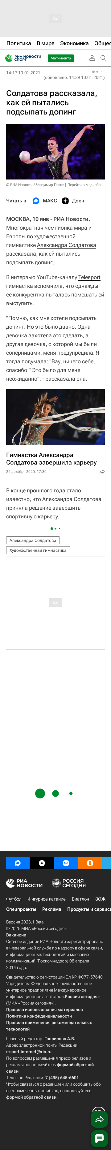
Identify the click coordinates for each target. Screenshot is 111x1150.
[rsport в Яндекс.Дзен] (42, 863)
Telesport (89, 277)
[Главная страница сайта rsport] (37, 58)
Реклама (51, 909)
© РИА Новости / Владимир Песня (35, 185)
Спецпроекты (21, 909)
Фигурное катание (47, 899)
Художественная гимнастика (38, 550)
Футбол (14, 899)
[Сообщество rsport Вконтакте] (66, 863)
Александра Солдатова (66, 245)
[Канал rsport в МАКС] (18, 863)
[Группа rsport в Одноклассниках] (90, 863)
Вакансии (16, 934)
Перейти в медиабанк (86, 185)
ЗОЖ (100, 899)
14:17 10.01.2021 (23, 72)
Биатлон (80, 899)
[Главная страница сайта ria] (7, 58)
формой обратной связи (31, 1097)
